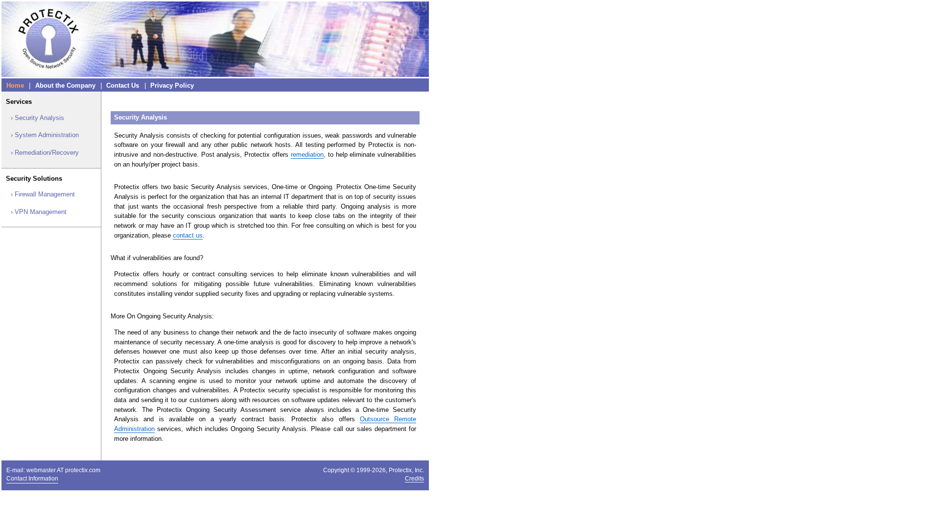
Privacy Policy (172, 85)
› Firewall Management (43, 194)
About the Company (65, 85)
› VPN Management (39, 212)
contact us (188, 235)
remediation (307, 154)
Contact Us (122, 85)
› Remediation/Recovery (45, 152)
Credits (414, 478)
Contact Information (32, 478)
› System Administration (45, 135)
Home (15, 85)
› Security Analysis (37, 117)
